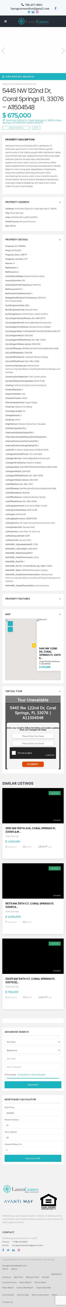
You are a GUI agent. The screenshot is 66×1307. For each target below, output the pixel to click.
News (54, 1295)
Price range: (10, 1075)
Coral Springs (16, 213)
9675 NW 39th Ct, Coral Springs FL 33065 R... (29, 905)
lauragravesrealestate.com (14, 1265)
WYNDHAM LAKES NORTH (27, 122)
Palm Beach (8, 1287)
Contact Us (7, 1302)
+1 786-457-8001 (20, 1241)
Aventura (6, 1277)
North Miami (40, 1282)
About (14, 1269)
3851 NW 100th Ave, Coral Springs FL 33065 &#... (30, 830)
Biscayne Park (32, 1277)
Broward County (27, 221)
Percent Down (12, 1120)
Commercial (8, 1295)
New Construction (40, 1295)
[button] (62, 49)
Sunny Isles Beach (25, 1287)
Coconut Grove (9, 1282)
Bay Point (18, 1277)
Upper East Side (43, 1287)
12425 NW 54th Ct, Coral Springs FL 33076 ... (30, 980)
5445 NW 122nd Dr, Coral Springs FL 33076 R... (50, 653)
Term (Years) (11, 1132)
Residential (31, 84)
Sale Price (9, 1107)
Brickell (45, 1277)
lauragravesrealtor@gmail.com (27, 1245)
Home (5, 1269)
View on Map (23, 1295)
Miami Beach (25, 1282)
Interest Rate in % (13, 1144)
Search (33, 1085)
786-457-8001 (34, 4)
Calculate (33, 1158)
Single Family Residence (13, 84)
